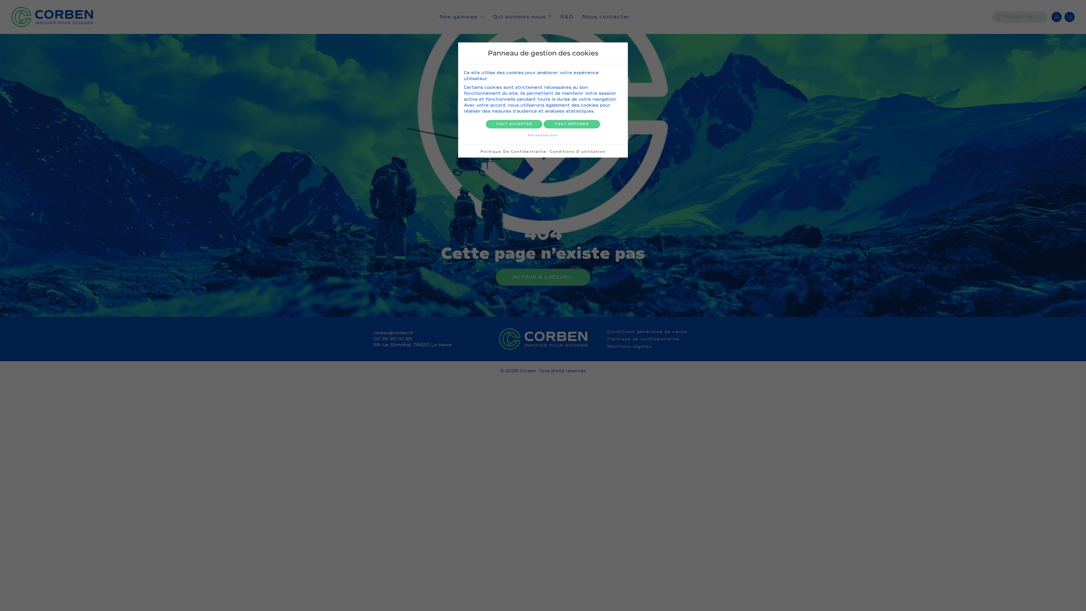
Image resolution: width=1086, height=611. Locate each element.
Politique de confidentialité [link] (513, 152)
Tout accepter (514, 124)
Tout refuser (572, 124)
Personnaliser (543, 135)
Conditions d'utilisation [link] (578, 152)
